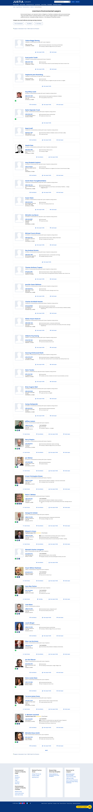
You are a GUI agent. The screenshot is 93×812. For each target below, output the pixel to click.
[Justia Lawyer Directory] (18, 2)
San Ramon (17, 782)
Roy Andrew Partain (32, 250)
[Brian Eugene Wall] (19, 390)
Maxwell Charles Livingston (34, 549)
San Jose (16, 775)
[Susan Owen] (19, 201)
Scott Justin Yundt (31, 57)
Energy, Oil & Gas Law (36, 774)
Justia (17, 803)
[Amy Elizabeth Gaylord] (19, 166)
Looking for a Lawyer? (82, 806)
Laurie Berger (29, 623)
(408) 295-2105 (29, 645)
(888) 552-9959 (29, 480)
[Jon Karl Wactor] (19, 663)
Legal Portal (50, 803)
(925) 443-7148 (29, 62)
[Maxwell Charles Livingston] (19, 553)
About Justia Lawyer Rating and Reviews (72, 782)
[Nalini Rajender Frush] (19, 113)
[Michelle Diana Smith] (19, 736)
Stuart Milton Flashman (33, 568)
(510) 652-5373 (29, 572)
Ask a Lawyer (23, 4)
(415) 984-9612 (29, 443)
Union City (17, 783)
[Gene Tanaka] (19, 373)
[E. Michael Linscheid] (19, 718)
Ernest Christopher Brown (34, 476)
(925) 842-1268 (29, 254)
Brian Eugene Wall (31, 387)
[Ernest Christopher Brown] (19, 479)
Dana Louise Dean (31, 678)
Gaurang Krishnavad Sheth (34, 353)
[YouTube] (21, 803)
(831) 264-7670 (29, 737)
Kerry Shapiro (29, 439)
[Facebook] (22, 803)
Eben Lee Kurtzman (31, 641)
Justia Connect (44, 803)
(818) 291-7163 (29, 132)
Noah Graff (29, 128)
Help (58, 803)
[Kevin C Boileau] (19, 498)
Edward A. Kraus (30, 531)
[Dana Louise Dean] (19, 681)
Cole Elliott (29, 604)
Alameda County (18, 791)
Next (46, 750)
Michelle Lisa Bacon (31, 215)
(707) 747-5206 (29, 682)
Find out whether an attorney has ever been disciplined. (54, 775)
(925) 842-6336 (29, 202)
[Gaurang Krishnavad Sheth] (19, 356)
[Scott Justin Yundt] (19, 61)
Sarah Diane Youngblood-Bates (35, 181)
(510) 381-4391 (29, 271)
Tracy (16, 780)
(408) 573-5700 (29, 425)
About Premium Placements (72, 780)
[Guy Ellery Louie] (19, 95)
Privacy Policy (69, 803)
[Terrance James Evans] (19, 699)
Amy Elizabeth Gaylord (32, 162)
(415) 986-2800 (29, 462)
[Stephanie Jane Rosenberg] (19, 78)
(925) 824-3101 (29, 237)
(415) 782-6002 (29, 719)
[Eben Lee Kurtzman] (19, 644)
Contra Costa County (19, 793)
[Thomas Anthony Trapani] (19, 270)
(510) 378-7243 (29, 340)
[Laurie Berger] (19, 626)
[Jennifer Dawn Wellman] (19, 288)
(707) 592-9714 (29, 288)
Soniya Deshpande (31, 404)
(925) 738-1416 (29, 185)
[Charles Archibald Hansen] (19, 305)
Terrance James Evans (32, 696)
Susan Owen (29, 198)
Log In (73, 1)
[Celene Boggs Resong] (19, 44)
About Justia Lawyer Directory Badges (70, 774)
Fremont (17, 778)
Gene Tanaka (29, 370)
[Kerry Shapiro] (19, 443)
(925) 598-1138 (29, 323)
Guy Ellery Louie (30, 92)
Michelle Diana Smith (32, 733)
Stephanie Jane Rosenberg (34, 74)
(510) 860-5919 (29, 554)
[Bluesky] (27, 803)
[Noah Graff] (19, 131)
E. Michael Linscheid (32, 714)
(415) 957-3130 (29, 700)
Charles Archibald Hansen (34, 301)
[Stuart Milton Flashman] (19, 571)
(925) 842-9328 (29, 391)
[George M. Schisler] (19, 516)
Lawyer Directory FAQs (71, 776)
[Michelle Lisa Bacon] (19, 218)
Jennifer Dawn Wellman (33, 284)
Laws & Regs (43, 4)
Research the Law (30, 4)
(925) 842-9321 (29, 408)
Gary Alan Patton (31, 586)
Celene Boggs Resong (32, 40)
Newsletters (49, 4)
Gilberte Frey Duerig (32, 336)
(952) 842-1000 (29, 149)
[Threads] (25, 803)
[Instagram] (24, 803)
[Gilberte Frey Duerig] (19, 339)
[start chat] (90, 807)
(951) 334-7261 (29, 374)
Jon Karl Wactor (30, 659)
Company (55, 803)
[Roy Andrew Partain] (19, 253)
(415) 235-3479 (29, 357)
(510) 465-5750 (29, 664)
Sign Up (77, 1)
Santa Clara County (19, 794)
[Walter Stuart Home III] (19, 322)
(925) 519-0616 (29, 166)
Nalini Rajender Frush (32, 110)
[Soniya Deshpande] (19, 407)
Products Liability (35, 775)
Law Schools (37, 4)
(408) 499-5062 (29, 498)
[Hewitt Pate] (19, 148)
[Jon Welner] (19, 461)
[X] (28, 803)
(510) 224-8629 (29, 306)
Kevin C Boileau (30, 494)
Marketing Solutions (57, 4)
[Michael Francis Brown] (19, 236)
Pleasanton (17, 777)
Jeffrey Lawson (30, 421)
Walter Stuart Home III (32, 319)
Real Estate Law (35, 777)
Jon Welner (29, 458)
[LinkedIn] (19, 803)
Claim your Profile (70, 778)
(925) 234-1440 (29, 96)
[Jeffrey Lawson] (19, 424)
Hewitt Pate (29, 145)
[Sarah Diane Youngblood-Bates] (19, 184)
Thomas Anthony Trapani (33, 267)
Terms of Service (63, 803)
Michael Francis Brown (32, 233)
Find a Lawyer (16, 4)
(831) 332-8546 (29, 590)
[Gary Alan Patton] (19, 589)
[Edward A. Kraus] (19, 534)
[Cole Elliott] (19, 608)
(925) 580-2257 (29, 114)
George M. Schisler (31, 513)
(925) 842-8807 (29, 219)
